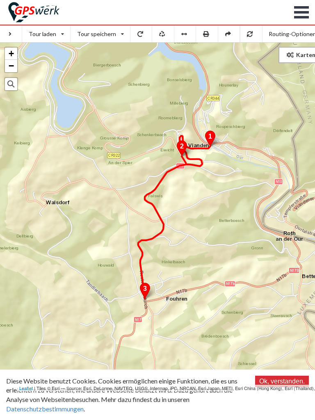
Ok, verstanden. (282, 381)
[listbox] (46, 34)
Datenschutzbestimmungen (45, 409)
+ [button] (11, 53)
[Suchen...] (11, 84)
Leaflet (26, 388)
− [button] (11, 66)
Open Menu (302, 12)
